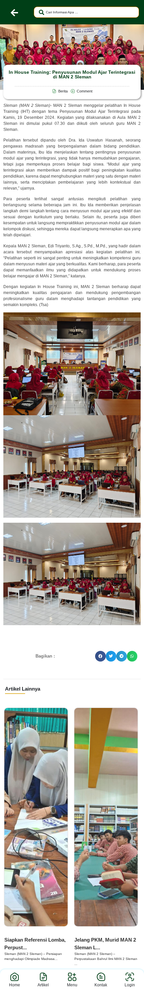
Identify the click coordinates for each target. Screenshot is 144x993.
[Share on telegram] (121, 656)
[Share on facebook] (100, 656)
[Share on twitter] (111, 656)
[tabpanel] (36, 835)
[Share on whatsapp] (132, 656)
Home (14, 985)
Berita (13, 933)
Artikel (43, 985)
